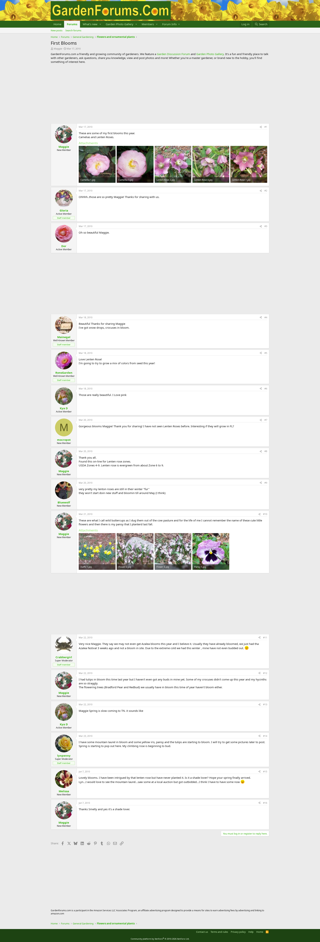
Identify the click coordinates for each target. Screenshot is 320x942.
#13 (265, 704)
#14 (265, 736)
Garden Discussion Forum (173, 54)
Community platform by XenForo (160, 938)
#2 (265, 190)
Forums (72, 24)
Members (148, 24)
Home (57, 24)
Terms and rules (219, 931)
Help (251, 931)
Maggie (58, 48)
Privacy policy (238, 931)
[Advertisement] (160, 94)
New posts (56, 30)
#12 (265, 673)
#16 (265, 802)
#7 (265, 420)
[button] (100, 24)
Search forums (73, 30)
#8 (265, 451)
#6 (265, 388)
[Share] (260, 127)
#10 (265, 514)
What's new (90, 24)
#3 (265, 226)
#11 (265, 637)
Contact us (202, 931)
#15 (265, 771)
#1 (265, 126)
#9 (265, 482)
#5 (265, 353)
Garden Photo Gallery (119, 24)
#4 (265, 317)
